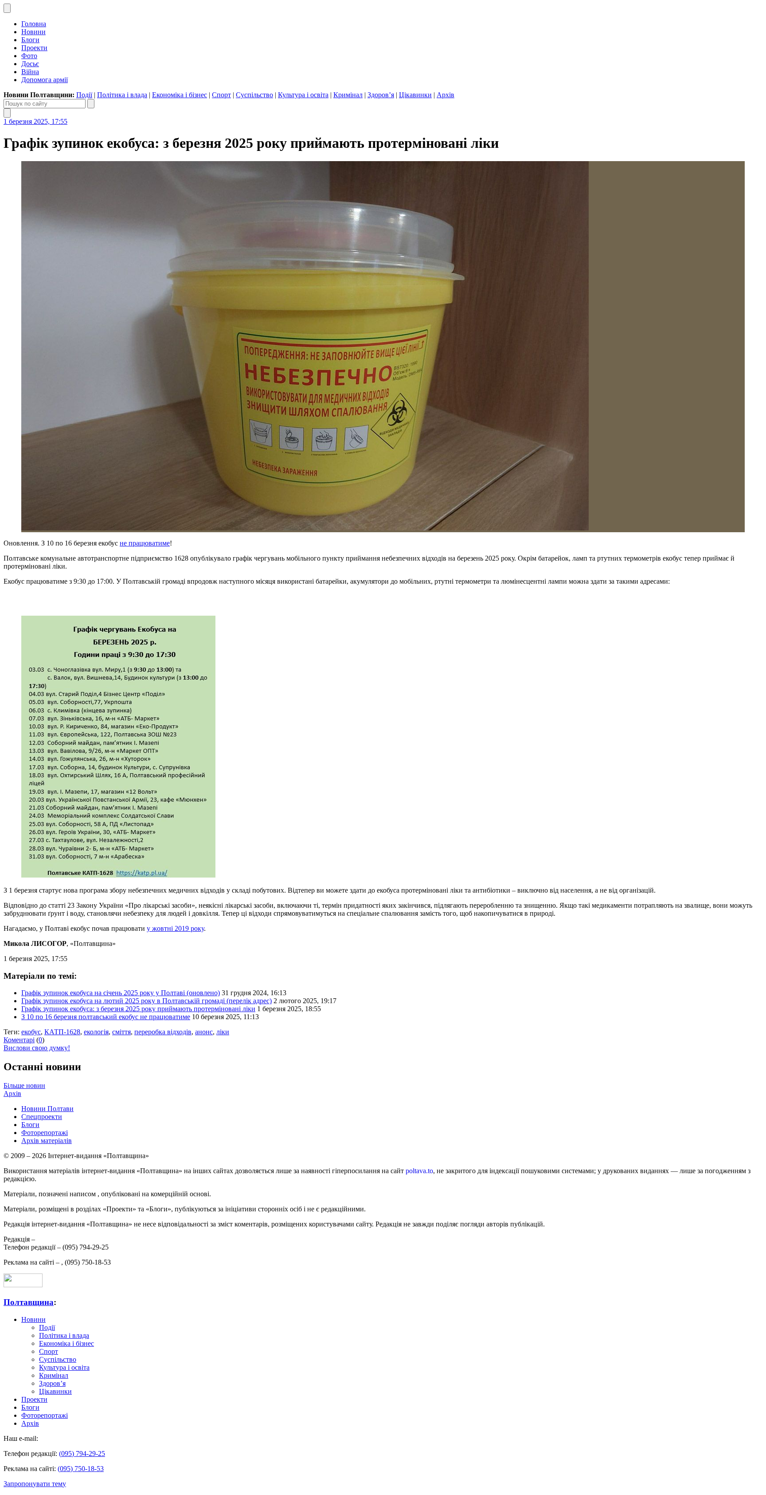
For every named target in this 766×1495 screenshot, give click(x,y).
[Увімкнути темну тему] (7, 8)
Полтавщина (29, 1302)
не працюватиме (145, 543)
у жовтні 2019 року (175, 928)
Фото (29, 55)
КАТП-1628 (62, 1032)
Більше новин (24, 1085)
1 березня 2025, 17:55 (35, 121)
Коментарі (19, 1040)
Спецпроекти (41, 1116)
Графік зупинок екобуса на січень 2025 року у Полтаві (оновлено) (120, 993)
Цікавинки (415, 95)
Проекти (34, 47)
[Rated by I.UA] (23, 1285)
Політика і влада (122, 95)
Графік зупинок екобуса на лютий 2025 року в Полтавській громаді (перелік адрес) (146, 1001)
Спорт (221, 95)
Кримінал (348, 95)
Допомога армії (44, 79)
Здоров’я (380, 95)
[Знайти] (90, 103)
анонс (204, 1032)
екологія (96, 1032)
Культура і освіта (303, 95)
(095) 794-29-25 (82, 1453)
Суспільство (254, 95)
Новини (33, 32)
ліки (222, 1032)
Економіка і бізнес (179, 95)
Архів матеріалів (46, 1140)
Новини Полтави (47, 1108)
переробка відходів (163, 1032)
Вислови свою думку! (37, 1048)
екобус (31, 1032)
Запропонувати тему (35, 1483)
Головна (33, 24)
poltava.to (419, 1171)
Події (84, 95)
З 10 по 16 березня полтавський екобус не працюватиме (105, 1016)
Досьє (30, 63)
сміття (121, 1032)
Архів (445, 95)
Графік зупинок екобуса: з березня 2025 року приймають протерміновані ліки (138, 1008)
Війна (30, 71)
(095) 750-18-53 (81, 1468)
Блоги (30, 40)
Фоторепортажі (44, 1132)
